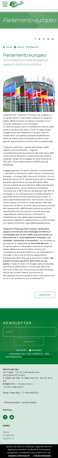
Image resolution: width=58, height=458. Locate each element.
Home (8, 47)
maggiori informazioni (19, 455)
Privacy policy (11, 402)
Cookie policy (29, 402)
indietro (44, 295)
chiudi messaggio (42, 455)
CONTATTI (8, 438)
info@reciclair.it (25, 384)
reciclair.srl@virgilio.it (14, 387)
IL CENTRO (8, 435)
